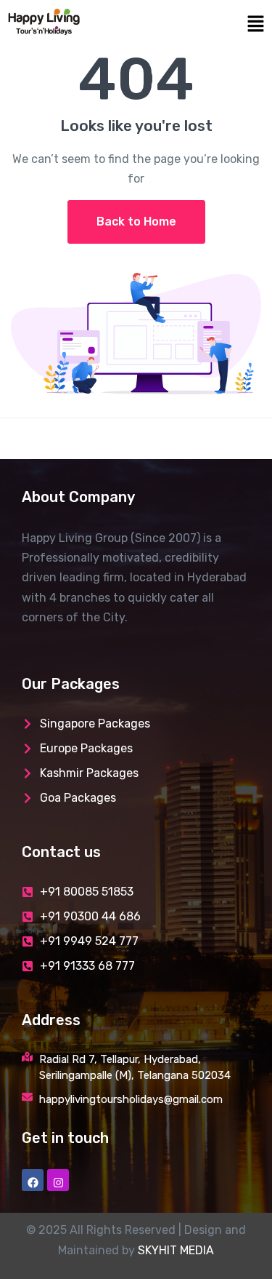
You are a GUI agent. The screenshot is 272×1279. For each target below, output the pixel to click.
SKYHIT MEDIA (176, 1250)
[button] (204, 22)
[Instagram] (58, 1180)
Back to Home (136, 221)
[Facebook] (33, 1180)
